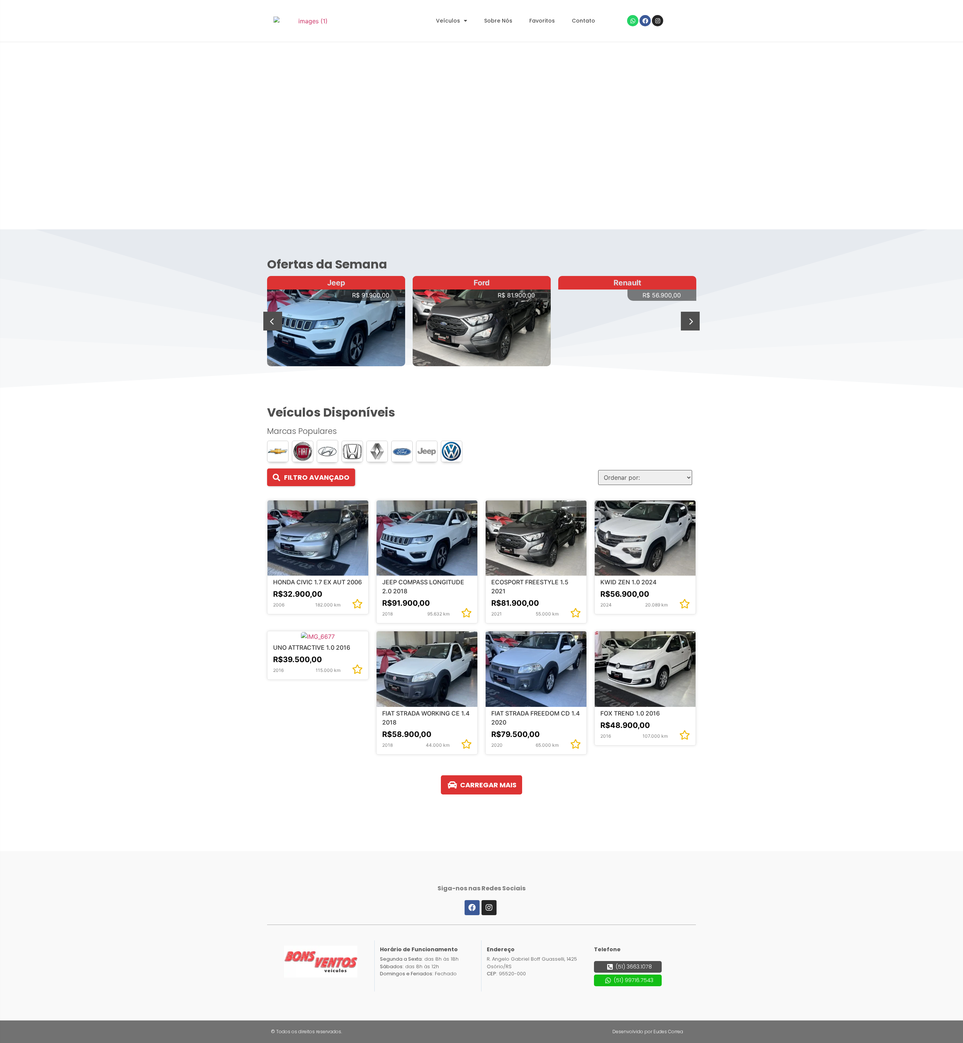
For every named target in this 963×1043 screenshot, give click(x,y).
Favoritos (542, 20)
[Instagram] (657, 20)
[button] (272, 321)
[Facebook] (645, 20)
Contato (583, 20)
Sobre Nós (498, 20)
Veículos (448, 20)
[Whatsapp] (632, 20)
